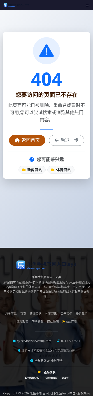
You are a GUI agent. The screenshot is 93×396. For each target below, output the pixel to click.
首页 (23, 313)
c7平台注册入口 (32, 377)
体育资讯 (63, 169)
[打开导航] (87, 5)
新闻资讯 (34, 169)
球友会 (65, 377)
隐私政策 (22, 322)
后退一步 (69, 140)
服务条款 (38, 322)
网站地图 (53, 322)
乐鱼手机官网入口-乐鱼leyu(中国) (53, 393)
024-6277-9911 (70, 341)
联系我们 (82, 313)
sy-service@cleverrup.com (33, 341)
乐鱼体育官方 (51, 377)
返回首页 (31, 140)
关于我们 (66, 313)
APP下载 (11, 313)
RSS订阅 (71, 322)
